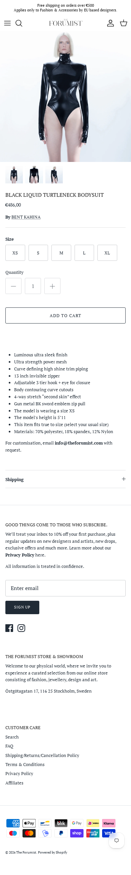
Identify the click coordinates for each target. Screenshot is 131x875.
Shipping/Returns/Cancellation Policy (42, 755)
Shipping (14, 479)
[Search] (22, 23)
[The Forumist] (65, 23)
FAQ (9, 746)
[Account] (108, 23)
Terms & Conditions (25, 764)
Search (12, 737)
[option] (65, 96)
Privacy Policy (19, 773)
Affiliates (14, 783)
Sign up (22, 607)
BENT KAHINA (26, 217)
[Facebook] (9, 628)
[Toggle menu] (7, 23)
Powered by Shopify (52, 852)
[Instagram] (21, 628)
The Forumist (26, 852)
